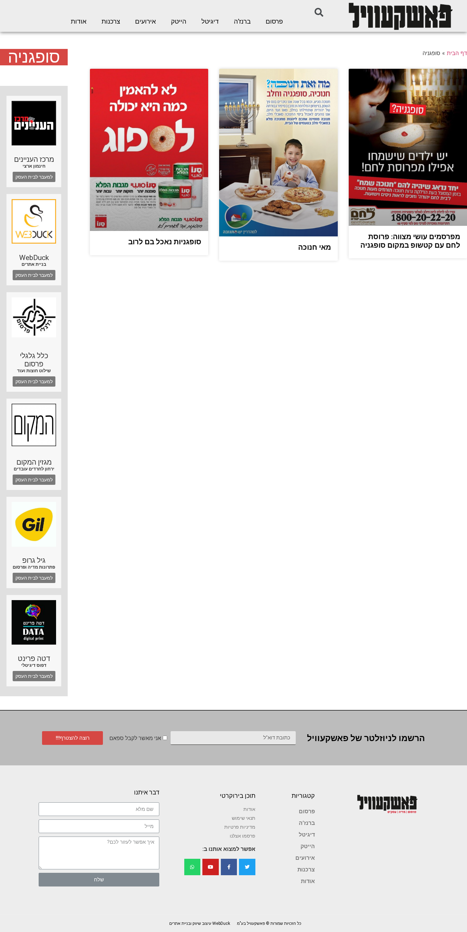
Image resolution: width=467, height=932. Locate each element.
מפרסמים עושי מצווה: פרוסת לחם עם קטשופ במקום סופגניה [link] (410, 241)
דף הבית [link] (457, 53)
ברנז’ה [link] (242, 21)
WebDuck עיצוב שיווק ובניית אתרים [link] (199, 923)
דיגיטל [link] (210, 21)
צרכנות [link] (111, 21)
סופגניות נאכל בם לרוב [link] (164, 242)
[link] (400, 15)
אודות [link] (78, 21)
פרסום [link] (274, 21)
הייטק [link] (178, 21)
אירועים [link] (145, 21)
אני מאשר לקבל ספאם (135, 738)
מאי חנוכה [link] (314, 247)
